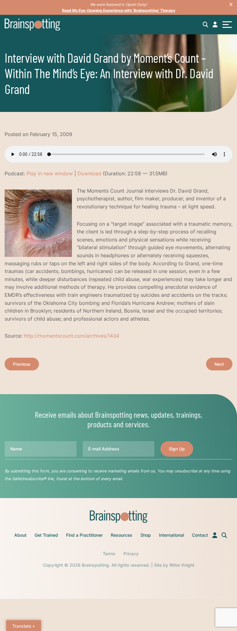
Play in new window (50, 173)
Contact (200, 535)
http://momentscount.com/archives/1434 (71, 336)
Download (89, 173)
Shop (145, 535)
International (171, 535)
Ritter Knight (181, 565)
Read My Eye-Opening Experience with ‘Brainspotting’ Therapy (118, 10)
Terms (109, 553)
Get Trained (46, 535)
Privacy (131, 553)
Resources (121, 535)
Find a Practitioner (84, 535)
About (20, 535)
